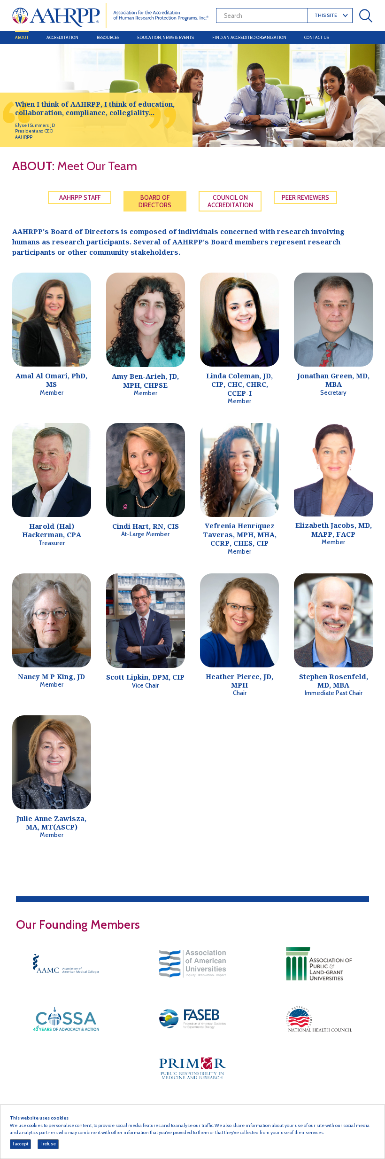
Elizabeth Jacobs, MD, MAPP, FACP (333, 529)
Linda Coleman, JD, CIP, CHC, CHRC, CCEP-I (239, 384)
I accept (20, 1143)
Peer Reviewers (305, 197)
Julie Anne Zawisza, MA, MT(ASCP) (51, 822)
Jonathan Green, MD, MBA (333, 380)
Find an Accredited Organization (249, 37)
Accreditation (62, 37)
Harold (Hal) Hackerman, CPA (51, 530)
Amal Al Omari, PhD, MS (51, 380)
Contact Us (316, 37)
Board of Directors (155, 201)
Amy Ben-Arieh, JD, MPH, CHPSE (145, 380)
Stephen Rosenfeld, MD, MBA (333, 680)
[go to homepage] (110, 15)
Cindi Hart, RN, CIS (145, 526)
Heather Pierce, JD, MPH (239, 680)
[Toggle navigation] (364, 38)
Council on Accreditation (230, 201)
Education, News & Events (165, 37)
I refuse (48, 1143)
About (22, 37)
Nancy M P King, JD (51, 676)
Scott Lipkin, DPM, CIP (145, 677)
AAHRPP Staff (79, 197)
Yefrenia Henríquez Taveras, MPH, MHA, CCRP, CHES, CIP (240, 534)
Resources (108, 37)
